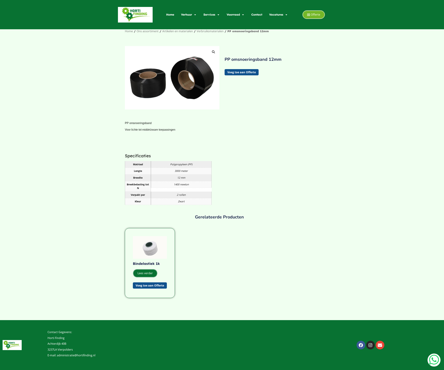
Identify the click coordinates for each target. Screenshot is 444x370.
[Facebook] (361, 345)
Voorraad (233, 14)
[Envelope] (380, 345)
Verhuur (186, 14)
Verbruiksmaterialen (210, 31)
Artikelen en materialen (177, 31)
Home (170, 14)
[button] (213, 52)
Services (209, 14)
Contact (256, 14)
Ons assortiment (148, 31)
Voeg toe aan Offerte (241, 72)
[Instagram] (370, 345)
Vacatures (276, 14)
